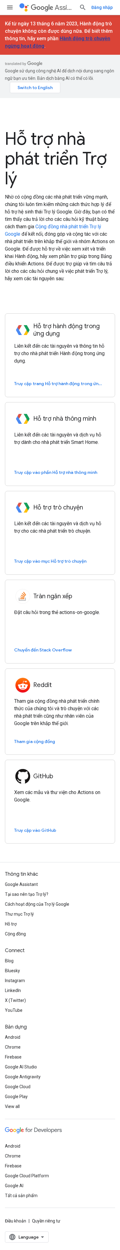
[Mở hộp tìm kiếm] (82, 7)
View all (12, 1106)
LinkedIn (13, 990)
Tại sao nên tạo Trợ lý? (26, 894)
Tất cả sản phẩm (21, 1195)
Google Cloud (17, 1086)
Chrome (13, 1047)
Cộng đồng (15, 933)
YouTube (13, 1010)
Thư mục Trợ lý (19, 914)
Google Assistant (21, 884)
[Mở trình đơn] (10, 7)
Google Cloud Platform (27, 1175)
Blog (9, 960)
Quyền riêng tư (46, 1220)
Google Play (16, 1096)
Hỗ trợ (11, 923)
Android (12, 1037)
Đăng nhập (102, 7)
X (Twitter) (15, 1000)
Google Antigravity (23, 1076)
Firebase (13, 1057)
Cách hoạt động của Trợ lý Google (37, 904)
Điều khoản (15, 1220)
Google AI (14, 1185)
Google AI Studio (21, 1066)
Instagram (15, 980)
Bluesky (12, 970)
